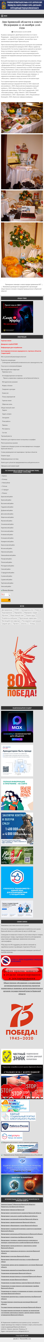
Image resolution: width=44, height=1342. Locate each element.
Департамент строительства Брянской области (17, 1237)
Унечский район (6, 586)
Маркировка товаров (30, 612)
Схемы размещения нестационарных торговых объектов (19, 452)
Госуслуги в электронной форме (11, 366)
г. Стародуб (4, 489)
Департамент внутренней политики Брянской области (19, 1219)
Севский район (5, 569)
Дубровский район (7, 510)
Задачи (4, 410)
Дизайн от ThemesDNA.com (22, 1339)
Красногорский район (8, 545)
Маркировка (18, 612)
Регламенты (6, 429)
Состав (4, 432)
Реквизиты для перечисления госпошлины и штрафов (18, 439)
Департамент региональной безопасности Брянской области (22, 1234)
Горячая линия (6, 400)
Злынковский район (7, 524)
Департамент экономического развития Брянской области (21, 1213)
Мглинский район (6, 548)
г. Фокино (4, 493)
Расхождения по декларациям (32, 621)
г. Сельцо (4, 486)
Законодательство (27, 610)
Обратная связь (7, 404)
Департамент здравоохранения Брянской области (18, 1222)
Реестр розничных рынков (9, 443)
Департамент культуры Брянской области (15, 1256)
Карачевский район (7, 528)
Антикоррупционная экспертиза (12, 375)
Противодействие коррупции (10, 369)
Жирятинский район (7, 517)
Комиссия (5, 393)
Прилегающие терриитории (28, 618)
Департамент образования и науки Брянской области (19, 1225)
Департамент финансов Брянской (12, 1210)
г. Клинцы (4, 479)
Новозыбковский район (8, 555)
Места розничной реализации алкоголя (13, 357)
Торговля (16, 623)
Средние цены (6, 623)
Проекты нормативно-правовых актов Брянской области (21, 378)
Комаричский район (7, 541)
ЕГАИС (17, 610)
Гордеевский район (7, 507)
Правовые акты (7, 372)
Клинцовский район (7, 538)
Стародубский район (7, 572)
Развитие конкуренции (8, 360)
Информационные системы (9, 459)
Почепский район (6, 562)
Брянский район (6, 500)
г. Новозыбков (5, 482)
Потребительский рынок (9, 618)
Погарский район (6, 559)
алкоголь (24, 623)
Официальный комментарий (10, 466)
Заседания (5, 417)
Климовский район (7, 534)
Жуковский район (6, 521)
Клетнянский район (7, 531)
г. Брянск (4, 476)
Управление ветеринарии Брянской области (16, 1273)
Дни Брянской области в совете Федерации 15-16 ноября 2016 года (22, 24)
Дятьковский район (7, 514)
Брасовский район (7, 496)
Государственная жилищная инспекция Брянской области (21, 1307)
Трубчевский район (7, 583)
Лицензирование (7, 612)
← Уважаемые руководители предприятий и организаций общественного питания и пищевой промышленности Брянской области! (21, 289)
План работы (6, 421)
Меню (5, 16)
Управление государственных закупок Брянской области (20, 1283)
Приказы (5, 425)
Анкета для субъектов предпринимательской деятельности (20, 462)
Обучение (5, 615)
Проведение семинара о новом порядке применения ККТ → (24, 284)
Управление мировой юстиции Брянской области (18, 1270)
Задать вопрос (7, 414)
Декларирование (7, 610)
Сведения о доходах (8, 389)
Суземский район (6, 576)
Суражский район (6, 579)
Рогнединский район (7, 566)
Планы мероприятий (8, 397)
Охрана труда (5, 455)
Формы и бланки (7, 385)
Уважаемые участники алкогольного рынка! (15, 925)
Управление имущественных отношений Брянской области (21, 1276)
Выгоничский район (7, 503)
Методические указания (10, 382)
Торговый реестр (6, 436)
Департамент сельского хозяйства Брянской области (19, 1216)
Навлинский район (7, 552)
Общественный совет (8, 408)
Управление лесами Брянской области (14, 1279)
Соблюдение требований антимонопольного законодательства (22, 362)
